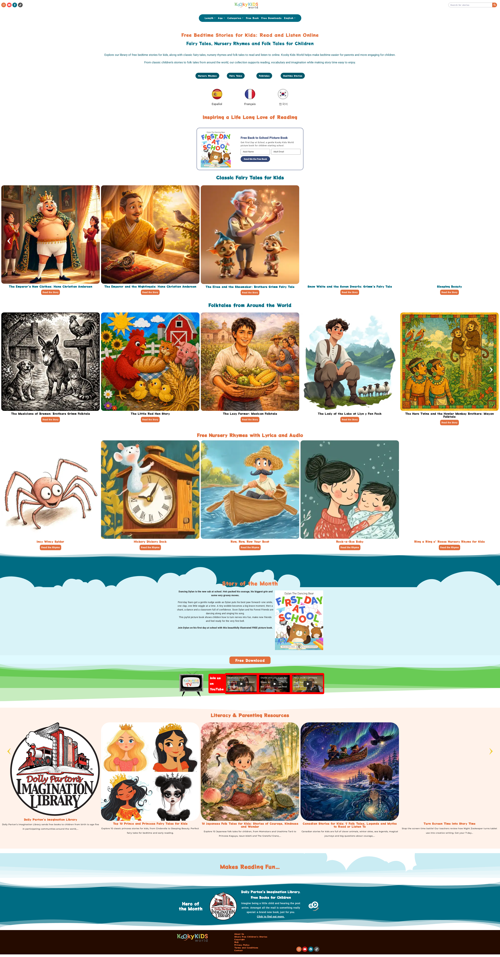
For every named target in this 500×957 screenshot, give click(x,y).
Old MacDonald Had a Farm (350, 541)
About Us (239, 934)
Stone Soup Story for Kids (389, 413)
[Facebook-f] (14, 5)
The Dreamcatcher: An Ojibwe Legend (90, 413)
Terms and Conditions (246, 947)
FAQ (236, 942)
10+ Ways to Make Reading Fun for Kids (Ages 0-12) (150, 823)
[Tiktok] (20, 5)
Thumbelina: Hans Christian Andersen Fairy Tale (349, 286)
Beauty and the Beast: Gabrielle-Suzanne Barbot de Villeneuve (250, 286)
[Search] (494, 5)
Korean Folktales (250, 823)
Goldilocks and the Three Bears (50, 286)
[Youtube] (9, 5)
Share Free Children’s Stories (250, 936)
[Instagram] (3, 5)
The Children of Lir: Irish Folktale (289, 413)
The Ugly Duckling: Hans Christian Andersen (449, 286)
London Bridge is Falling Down (449, 541)
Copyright (239, 939)
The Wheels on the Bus (150, 541)
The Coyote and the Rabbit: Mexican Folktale (189, 413)
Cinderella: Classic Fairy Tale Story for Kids (150, 286)
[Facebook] (310, 949)
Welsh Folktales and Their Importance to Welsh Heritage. (350, 823)
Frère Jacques (50, 541)
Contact (238, 950)
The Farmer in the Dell (250, 542)
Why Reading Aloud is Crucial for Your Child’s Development (449, 823)
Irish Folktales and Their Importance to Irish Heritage (50, 823)
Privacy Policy (241, 945)
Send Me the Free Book (255, 159)
